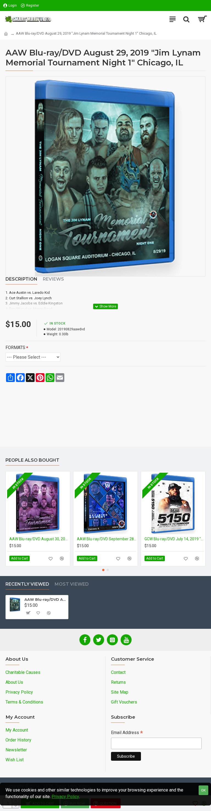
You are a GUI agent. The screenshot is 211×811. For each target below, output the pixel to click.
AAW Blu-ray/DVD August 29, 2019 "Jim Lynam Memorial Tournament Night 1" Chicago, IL (45, 599)
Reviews (53, 279)
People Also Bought (32, 460)
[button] (103, 570)
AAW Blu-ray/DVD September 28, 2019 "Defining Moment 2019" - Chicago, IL (106, 539)
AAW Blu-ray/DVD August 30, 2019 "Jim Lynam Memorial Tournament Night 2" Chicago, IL (39, 539)
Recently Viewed (27, 584)
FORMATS (15, 347)
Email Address (127, 733)
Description (21, 279)
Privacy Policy (65, 796)
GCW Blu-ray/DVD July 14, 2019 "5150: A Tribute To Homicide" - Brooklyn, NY (174, 539)
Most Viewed (72, 584)
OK (203, 790)
